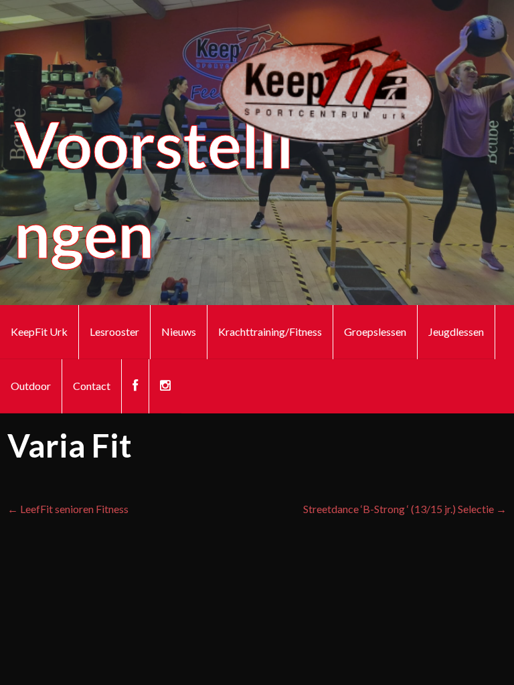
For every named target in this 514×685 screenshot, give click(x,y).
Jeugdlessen (456, 331)
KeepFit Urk (39, 331)
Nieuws (178, 331)
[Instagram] (165, 386)
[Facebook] (135, 386)
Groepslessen (375, 331)
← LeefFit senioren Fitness (67, 508)
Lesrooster (114, 331)
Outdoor (31, 385)
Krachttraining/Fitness (270, 331)
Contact (91, 385)
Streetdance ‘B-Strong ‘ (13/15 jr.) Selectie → (405, 508)
